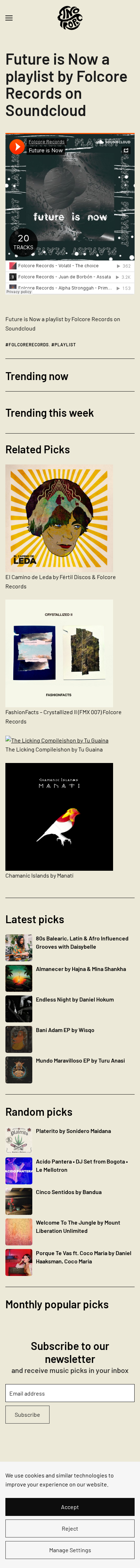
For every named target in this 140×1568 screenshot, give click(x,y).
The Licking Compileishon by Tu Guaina (54, 749)
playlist (65, 344)
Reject (70, 1528)
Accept (70, 1506)
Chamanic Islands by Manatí (39, 875)
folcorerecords (29, 344)
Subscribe (27, 1414)
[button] (9, 18)
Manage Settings (70, 1549)
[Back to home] (70, 18)
